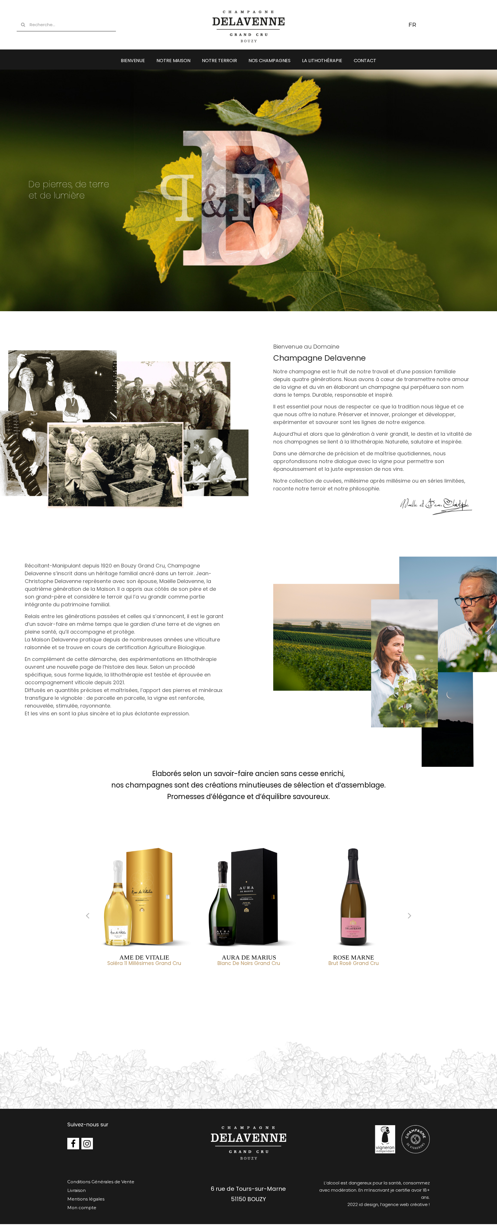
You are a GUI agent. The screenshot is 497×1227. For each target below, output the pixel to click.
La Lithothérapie (322, 60)
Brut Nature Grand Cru (356, 963)
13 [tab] (283, 980)
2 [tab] (220, 980)
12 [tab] (277, 980)
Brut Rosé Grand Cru (251, 963)
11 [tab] (271, 980)
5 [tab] (237, 980)
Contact (365, 60)
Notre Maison (173, 60)
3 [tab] (225, 980)
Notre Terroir (219, 60)
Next (409, 915)
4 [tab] (231, 980)
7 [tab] (248, 980)
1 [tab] (214, 980)
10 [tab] (266, 980)
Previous (87, 915)
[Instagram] (87, 1144)
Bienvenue (133, 60)
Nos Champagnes (269, 60)
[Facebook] (73, 1144)
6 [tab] (243, 980)
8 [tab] (254, 980)
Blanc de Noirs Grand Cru (146, 963)
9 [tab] (260, 980)
